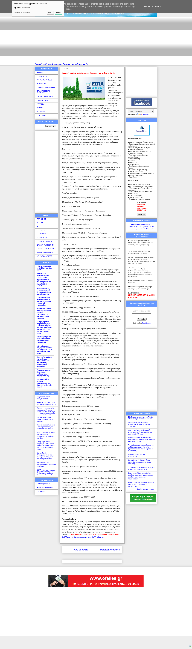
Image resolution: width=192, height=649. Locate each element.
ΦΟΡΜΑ (40, 108)
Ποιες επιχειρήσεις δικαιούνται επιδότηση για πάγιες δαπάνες (44, 373)
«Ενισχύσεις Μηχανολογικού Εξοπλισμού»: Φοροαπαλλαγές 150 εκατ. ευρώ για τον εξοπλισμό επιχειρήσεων (44, 279)
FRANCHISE (41, 219)
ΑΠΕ (38, 226)
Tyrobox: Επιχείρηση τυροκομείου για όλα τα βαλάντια (45, 419)
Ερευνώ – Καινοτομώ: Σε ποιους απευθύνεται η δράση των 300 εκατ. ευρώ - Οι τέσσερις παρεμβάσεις (46, 411)
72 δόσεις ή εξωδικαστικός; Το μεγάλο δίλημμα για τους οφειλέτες (141, 468)
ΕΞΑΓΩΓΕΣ (41, 230)
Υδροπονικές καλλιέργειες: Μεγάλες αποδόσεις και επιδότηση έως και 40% (46, 427)
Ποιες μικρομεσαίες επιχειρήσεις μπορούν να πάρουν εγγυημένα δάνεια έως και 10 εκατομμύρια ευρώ (46, 445)
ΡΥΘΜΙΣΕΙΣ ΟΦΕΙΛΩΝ (45, 97)
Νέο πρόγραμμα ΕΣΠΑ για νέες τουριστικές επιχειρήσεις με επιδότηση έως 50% (46, 435)
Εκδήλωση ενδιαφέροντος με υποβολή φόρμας (83, 537)
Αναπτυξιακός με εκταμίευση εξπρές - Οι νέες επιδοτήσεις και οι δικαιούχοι (44, 291)
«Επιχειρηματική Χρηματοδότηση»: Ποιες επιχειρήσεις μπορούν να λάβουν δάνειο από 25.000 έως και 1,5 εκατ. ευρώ (44, 327)
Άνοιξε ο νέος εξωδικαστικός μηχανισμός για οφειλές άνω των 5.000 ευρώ (139, 424)
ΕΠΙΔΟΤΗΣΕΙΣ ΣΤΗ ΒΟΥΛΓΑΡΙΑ (43, 92)
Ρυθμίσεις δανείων (43, 484)
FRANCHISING (42, 100)
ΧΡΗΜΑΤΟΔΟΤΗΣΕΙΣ (44, 80)
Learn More (147, 6)
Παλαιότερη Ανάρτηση (109, 549)
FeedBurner (146, 323)
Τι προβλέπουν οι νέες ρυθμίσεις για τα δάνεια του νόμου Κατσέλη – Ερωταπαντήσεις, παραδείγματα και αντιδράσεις (140, 448)
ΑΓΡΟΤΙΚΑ (40, 104)
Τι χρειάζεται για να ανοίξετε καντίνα (43, 398)
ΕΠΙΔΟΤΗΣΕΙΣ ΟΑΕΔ (44, 241)
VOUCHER (41, 111)
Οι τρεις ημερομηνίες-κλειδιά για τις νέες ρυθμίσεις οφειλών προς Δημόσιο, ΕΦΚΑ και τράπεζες (141, 439)
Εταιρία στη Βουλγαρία (45, 487)
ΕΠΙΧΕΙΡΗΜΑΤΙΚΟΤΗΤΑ (45, 245)
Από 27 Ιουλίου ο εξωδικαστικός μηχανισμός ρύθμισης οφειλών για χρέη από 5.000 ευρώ (140, 432)
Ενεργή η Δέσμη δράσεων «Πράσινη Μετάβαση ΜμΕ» (61, 64)
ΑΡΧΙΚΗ (40, 72)
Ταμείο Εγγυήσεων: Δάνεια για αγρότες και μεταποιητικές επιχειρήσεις (44, 339)
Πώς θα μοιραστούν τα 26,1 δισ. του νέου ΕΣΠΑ (44, 268)
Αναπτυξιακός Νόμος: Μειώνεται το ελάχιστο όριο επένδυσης (46, 464)
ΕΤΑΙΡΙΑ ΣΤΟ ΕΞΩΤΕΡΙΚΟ (46, 249)
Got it (158, 6)
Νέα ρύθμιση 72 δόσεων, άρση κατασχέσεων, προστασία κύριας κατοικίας (139, 462)
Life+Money (41, 491)
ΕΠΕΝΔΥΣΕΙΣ (41, 84)
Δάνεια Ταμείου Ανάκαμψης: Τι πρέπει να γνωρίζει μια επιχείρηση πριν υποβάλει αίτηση (45, 456)
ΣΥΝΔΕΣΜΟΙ (41, 115)
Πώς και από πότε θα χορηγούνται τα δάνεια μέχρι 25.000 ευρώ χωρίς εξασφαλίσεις (44, 301)
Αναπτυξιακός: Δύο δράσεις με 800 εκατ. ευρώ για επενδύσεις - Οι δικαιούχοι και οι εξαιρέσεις (44, 313)
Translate (145, 115)
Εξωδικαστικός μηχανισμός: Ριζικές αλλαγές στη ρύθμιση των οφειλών (140, 418)
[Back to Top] (190, 646)
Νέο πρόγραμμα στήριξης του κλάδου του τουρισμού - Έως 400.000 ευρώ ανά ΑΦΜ (44, 350)
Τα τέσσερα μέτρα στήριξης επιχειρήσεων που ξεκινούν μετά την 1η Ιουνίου (44, 383)
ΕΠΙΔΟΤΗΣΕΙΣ (42, 76)
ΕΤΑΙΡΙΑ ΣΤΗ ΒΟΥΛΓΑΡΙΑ (46, 87)
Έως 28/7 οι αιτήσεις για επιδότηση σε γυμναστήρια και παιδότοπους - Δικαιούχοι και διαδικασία (44, 362)
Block (50, 12)
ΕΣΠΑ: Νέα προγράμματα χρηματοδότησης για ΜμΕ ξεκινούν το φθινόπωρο (46, 472)
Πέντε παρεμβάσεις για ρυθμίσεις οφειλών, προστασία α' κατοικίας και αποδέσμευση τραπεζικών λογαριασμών (140, 476)
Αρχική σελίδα (81, 549)
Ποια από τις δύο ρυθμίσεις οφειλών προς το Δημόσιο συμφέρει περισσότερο (141, 484)
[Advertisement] (96, 39)
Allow (58, 12)
